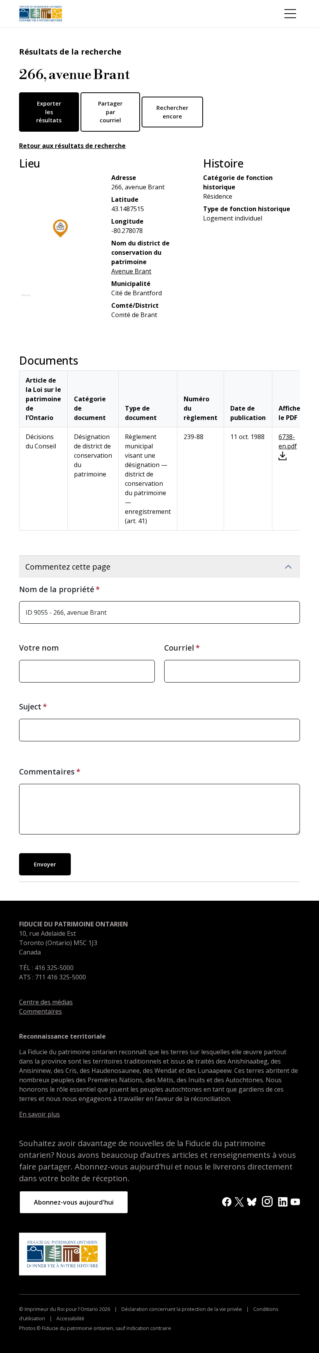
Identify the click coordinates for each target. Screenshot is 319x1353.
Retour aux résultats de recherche (72, 145)
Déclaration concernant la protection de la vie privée (181, 1309)
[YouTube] (295, 1201)
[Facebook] (226, 1201)
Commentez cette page (67, 566)
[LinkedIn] (282, 1201)
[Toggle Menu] (290, 13)
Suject (30, 706)
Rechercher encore (172, 112)
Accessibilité (69, 1318)
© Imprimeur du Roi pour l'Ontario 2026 (65, 1309)
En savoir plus (39, 1114)
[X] (239, 1201)
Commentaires (47, 771)
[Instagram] (267, 1201)
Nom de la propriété (56, 589)
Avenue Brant (131, 271)
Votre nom (39, 647)
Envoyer (45, 864)
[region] (60, 239)
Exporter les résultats (48, 112)
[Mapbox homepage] (25, 298)
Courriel (179, 647)
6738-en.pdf (288, 441)
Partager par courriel (110, 112)
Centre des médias (46, 1002)
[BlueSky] (251, 1201)
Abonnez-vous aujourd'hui (74, 1202)
